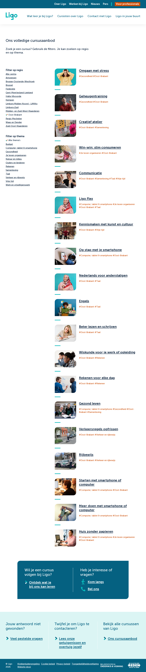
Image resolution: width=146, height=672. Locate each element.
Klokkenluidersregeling (28, 664)
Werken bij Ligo (78, 4)
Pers (105, 4)
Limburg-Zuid (12, 107)
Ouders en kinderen (15, 163)
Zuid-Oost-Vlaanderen (17, 126)
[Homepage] (12, 16)
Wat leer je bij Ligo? (40, 16)
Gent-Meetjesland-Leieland (19, 92)
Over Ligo (60, 4)
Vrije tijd (10, 181)
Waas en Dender (14, 122)
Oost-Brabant (15, 115)
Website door (24, 667)
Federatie (10, 89)
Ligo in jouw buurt (128, 16)
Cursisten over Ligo (70, 16)
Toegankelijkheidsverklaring (85, 664)
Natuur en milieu (14, 159)
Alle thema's (14, 140)
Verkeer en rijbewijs (15, 177)
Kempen (10, 100)
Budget (9, 144)
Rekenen (10, 166)
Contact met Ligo (99, 16)
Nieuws (95, 4)
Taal (8, 174)
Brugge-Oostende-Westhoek (20, 81)
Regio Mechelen (14, 119)
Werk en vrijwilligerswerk (18, 185)
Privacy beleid (63, 664)
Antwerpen (11, 78)
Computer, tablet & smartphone (21, 148)
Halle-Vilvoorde (13, 96)
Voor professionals (127, 4)
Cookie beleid (48, 664)
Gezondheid (12, 152)
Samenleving (12, 170)
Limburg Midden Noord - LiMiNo (21, 104)
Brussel (9, 85)
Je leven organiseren (16, 155)
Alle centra (11, 74)
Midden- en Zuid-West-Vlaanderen (22, 111)
